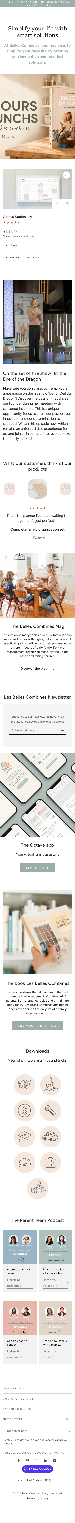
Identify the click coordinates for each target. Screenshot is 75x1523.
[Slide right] (67, 204)
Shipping (7, 236)
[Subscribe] (63, 730)
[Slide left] (57, 204)
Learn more (37, 867)
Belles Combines (31, 1493)
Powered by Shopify (37, 1498)
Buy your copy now (37, 1026)
